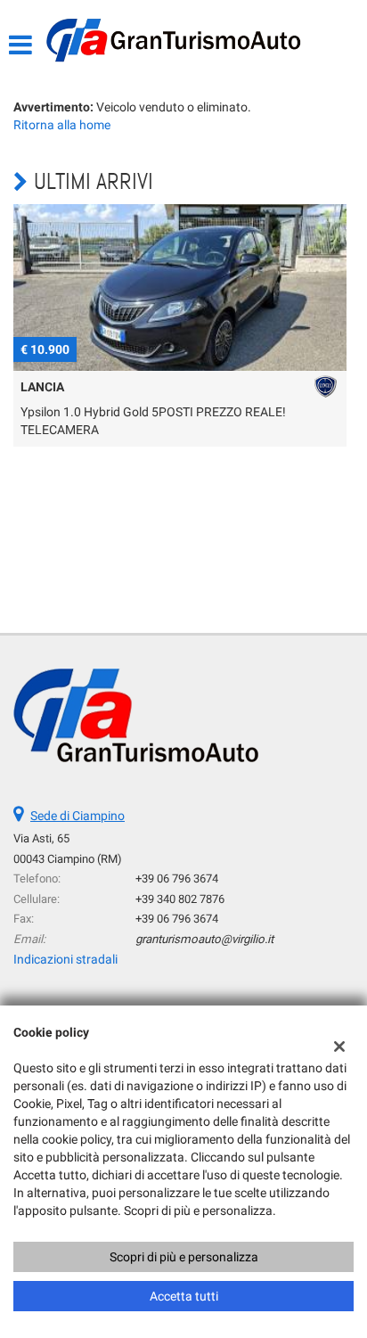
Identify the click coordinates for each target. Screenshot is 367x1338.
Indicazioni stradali (65, 959)
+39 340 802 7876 (179, 899)
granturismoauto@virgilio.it (204, 939)
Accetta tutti (184, 1296)
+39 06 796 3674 (176, 878)
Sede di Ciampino (77, 816)
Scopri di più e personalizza (184, 1257)
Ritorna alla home (61, 125)
